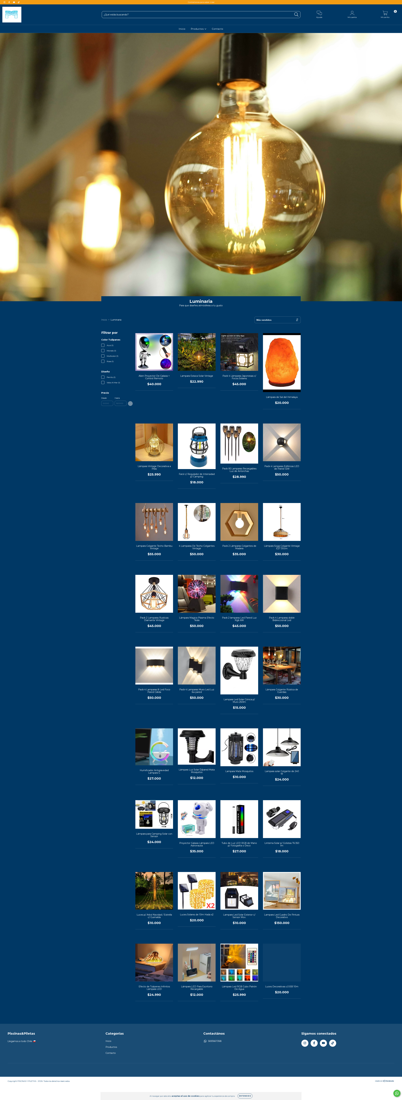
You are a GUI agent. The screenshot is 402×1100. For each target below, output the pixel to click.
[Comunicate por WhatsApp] (396, 1093)
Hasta (117, 398)
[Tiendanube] (384, 1095)
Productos (197, 29)
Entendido (245, 1096)
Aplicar (130, 403)
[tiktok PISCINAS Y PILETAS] (19, 2)
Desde (104, 398)
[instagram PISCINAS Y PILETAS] (4, 2)
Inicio (182, 29)
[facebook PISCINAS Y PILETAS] (9, 2)
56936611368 (215, 1041)
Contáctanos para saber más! (201, 2)
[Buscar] (296, 14)
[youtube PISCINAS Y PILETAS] (14, 2)
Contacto (217, 29)
